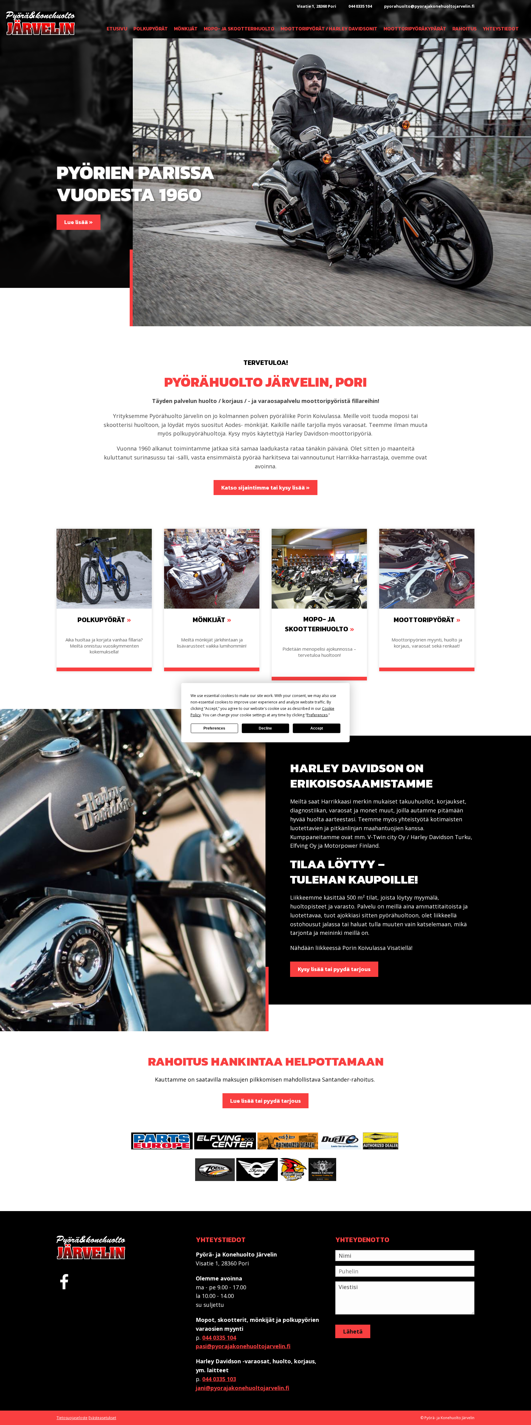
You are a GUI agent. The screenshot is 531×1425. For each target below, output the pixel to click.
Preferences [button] (317, 714)
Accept (316, 728)
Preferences (214, 728)
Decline (265, 728)
